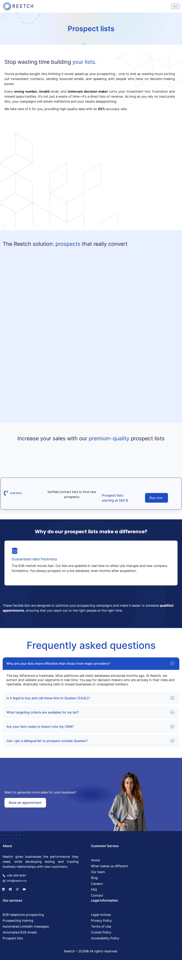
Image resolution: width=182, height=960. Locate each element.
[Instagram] (17, 889)
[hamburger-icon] (175, 6)
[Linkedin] (3, 889)
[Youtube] (24, 889)
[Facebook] (10, 889)
